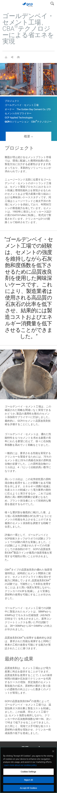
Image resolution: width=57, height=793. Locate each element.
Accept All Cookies (28, 788)
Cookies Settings (28, 771)
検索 (52, 3)
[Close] (53, 751)
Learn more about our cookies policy (20, 765)
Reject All (28, 780)
